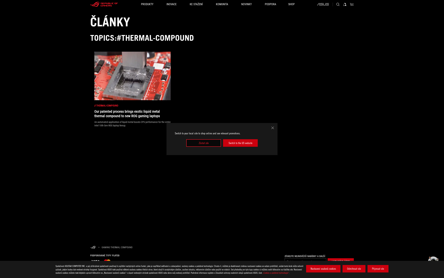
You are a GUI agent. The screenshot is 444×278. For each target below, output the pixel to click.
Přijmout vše (378, 268)
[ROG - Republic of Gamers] (104, 4)
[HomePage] (93, 247)
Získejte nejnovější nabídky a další (305, 256)
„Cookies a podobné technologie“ (276, 272)
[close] (273, 128)
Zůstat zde (204, 143)
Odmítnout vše (354, 268)
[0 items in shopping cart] (352, 4)
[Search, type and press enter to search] (338, 4)
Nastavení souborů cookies (323, 268)
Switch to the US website (240, 143)
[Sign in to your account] (345, 4)
